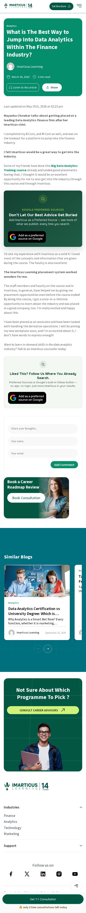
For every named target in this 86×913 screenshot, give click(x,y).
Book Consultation (26, 498)
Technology (12, 828)
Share (54, 87)
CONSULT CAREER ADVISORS (39, 710)
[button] (48, 649)
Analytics (10, 821)
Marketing (11, 834)
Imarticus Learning (30, 66)
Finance (9, 815)
